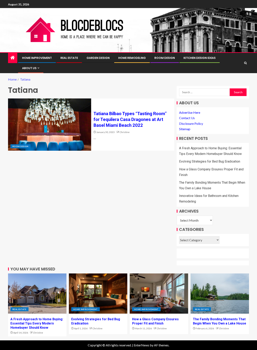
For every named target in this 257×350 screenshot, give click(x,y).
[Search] (245, 63)
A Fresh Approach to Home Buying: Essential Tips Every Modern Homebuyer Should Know (36, 323)
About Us (29, 68)
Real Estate (69, 58)
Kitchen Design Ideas (200, 58)
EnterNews (141, 345)
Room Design (164, 58)
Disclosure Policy (191, 123)
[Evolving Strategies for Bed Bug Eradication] (98, 293)
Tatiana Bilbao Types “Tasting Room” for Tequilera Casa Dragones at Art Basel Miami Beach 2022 (130, 119)
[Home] (12, 58)
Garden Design (98, 58)
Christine (124, 132)
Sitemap (184, 129)
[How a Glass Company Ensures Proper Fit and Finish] (159, 293)
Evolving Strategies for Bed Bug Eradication (209, 161)
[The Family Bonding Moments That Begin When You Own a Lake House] (220, 293)
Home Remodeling (132, 58)
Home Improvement (37, 58)
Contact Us (187, 118)
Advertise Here (189, 112)
